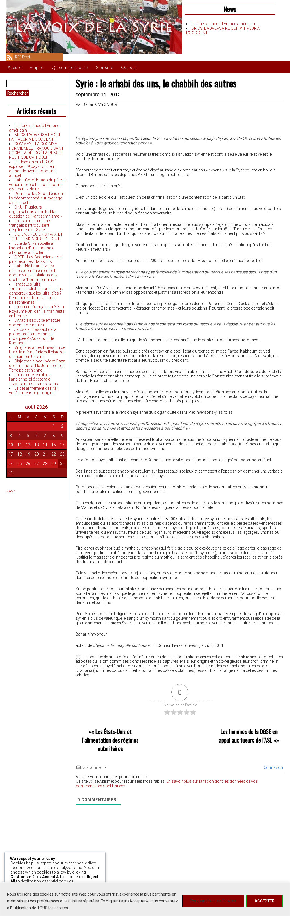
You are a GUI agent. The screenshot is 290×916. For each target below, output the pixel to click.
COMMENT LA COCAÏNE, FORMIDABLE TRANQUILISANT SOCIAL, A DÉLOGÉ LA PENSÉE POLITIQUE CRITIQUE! (36, 150)
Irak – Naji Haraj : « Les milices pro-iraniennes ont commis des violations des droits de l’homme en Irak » (33, 273)
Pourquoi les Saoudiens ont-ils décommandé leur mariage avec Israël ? (37, 198)
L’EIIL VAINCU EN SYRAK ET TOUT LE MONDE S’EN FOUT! (36, 236)
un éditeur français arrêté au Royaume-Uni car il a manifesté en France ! (36, 311)
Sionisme (104, 67)
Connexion (273, 767)
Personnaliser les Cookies (213, 901)
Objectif (129, 67)
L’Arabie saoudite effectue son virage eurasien (34, 322)
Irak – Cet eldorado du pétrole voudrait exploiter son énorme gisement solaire (37, 184)
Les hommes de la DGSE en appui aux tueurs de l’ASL (248, 735)
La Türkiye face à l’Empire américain (223, 24)
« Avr (10, 491)
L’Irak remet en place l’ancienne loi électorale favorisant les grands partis (33, 379)
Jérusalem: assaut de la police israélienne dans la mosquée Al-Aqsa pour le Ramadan (32, 336)
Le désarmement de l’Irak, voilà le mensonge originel (34, 390)
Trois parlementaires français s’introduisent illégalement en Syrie (30, 225)
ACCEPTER (265, 901)
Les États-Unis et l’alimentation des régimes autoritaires (110, 740)
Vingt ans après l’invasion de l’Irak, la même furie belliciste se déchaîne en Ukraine (37, 352)
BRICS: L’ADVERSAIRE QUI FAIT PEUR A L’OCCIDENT (34, 136)
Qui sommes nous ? (70, 67)
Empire (36, 67)
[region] (145, 899)
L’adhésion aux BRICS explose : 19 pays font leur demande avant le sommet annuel (32, 169)
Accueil (15, 67)
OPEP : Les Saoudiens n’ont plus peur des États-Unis (36, 259)
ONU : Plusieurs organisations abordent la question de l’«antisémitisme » (35, 211)
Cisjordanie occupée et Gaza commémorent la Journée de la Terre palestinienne (37, 365)
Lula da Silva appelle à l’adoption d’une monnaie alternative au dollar (31, 248)
